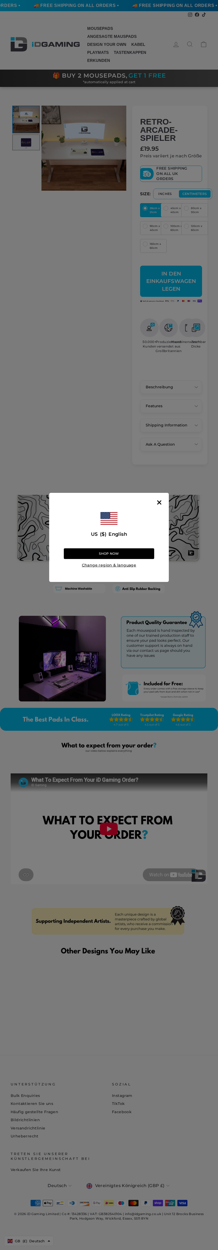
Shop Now (109, 554)
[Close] (159, 502)
